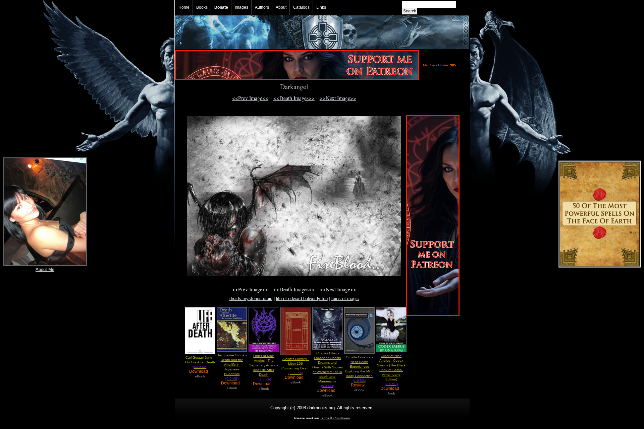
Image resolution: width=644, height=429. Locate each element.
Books (202, 7)
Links (321, 7)
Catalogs (301, 7)
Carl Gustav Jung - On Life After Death (200, 362)
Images (241, 7)
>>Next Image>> (338, 97)
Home (184, 7)
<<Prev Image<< (250, 97)
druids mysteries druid (250, 298)
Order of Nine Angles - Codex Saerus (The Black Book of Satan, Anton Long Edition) (391, 370)
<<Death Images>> (294, 97)
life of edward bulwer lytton (302, 298)
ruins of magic (345, 298)
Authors (262, 7)
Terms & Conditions (335, 418)
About (281, 7)
